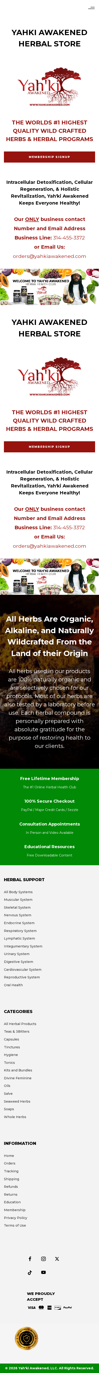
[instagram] (45, 1259)
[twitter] (59, 1259)
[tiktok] (32, 1272)
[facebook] (32, 1259)
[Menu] (91, 8)
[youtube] (43, 1274)
